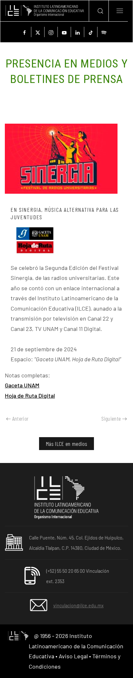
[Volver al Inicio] (44, 10)
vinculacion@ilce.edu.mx (78, 605)
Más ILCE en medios (66, 443)
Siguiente (111, 418)
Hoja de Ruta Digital (30, 395)
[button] (98, 10)
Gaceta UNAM (22, 385)
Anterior (20, 418)
